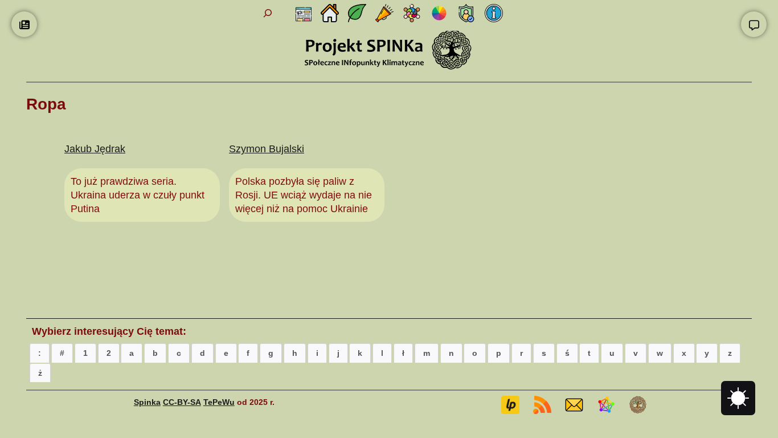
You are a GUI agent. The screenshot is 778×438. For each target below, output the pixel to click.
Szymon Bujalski (266, 149)
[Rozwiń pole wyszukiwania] (267, 13)
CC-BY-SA (182, 402)
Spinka (147, 402)
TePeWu (219, 402)
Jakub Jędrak (94, 149)
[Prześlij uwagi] (754, 24)
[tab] (40, 352)
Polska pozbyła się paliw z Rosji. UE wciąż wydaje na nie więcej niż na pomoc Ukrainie (303, 195)
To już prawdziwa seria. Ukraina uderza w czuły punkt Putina (137, 195)
